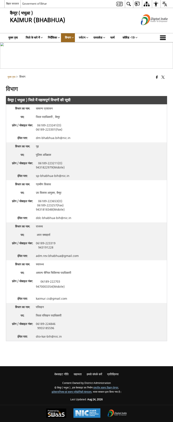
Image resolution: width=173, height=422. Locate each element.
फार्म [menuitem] (112, 37)
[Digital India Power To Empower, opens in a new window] (117, 413)
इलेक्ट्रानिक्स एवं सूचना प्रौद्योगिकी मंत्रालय (72, 392)
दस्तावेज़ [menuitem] (97, 37)
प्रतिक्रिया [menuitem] (113, 374)
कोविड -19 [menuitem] (129, 37)
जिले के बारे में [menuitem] (33, 37)
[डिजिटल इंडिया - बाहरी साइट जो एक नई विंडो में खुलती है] (149, 29)
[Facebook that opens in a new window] (156, 77)
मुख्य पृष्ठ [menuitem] (13, 37)
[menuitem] (119, 4)
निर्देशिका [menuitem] (52, 37)
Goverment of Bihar (34, 4)
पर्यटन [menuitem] (82, 37)
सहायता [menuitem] (78, 374)
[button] (164, 37)
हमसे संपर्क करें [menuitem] (94, 374)
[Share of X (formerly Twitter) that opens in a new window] (163, 77)
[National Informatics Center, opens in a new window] (87, 413)
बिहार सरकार (12, 4)
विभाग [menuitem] (68, 37)
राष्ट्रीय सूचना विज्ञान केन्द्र (105, 388)
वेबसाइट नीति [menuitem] (61, 374)
